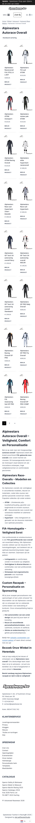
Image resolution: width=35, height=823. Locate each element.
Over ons (5, 748)
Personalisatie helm (9, 763)
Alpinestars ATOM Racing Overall (10, 160)
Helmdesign (6, 761)
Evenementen (7, 755)
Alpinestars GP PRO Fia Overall (24, 353)
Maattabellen (7, 768)
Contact (5, 750)
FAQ (3, 735)
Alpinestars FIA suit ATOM (24, 70)
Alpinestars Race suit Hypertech (24, 206)
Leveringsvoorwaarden (10, 722)
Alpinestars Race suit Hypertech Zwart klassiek (9, 209)
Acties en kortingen (10, 732)
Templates (6, 766)
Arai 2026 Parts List (9, 793)
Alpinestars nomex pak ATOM (24, 116)
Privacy (5, 725)
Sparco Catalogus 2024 (11, 790)
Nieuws (5, 730)
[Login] (27, 15)
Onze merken (7, 758)
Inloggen (5, 727)
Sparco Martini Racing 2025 (12, 787)
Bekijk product (8, 83)
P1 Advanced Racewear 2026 (13, 800)
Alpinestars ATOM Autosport (9, 116)
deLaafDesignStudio (22, 817)
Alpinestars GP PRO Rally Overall (25, 304)
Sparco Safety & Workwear (12, 782)
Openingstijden (8, 753)
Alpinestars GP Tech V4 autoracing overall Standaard (9, 306)
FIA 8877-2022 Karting (10, 795)
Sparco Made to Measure (11, 785)
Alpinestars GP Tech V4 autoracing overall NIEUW (24, 258)
